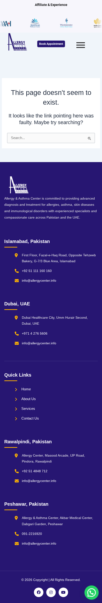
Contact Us (30, 418)
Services (28, 409)
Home (26, 389)
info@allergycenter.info (39, 280)
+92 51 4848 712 (34, 471)
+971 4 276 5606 (34, 333)
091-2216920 (32, 534)
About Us (28, 399)
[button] (91, 592)
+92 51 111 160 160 (37, 271)
